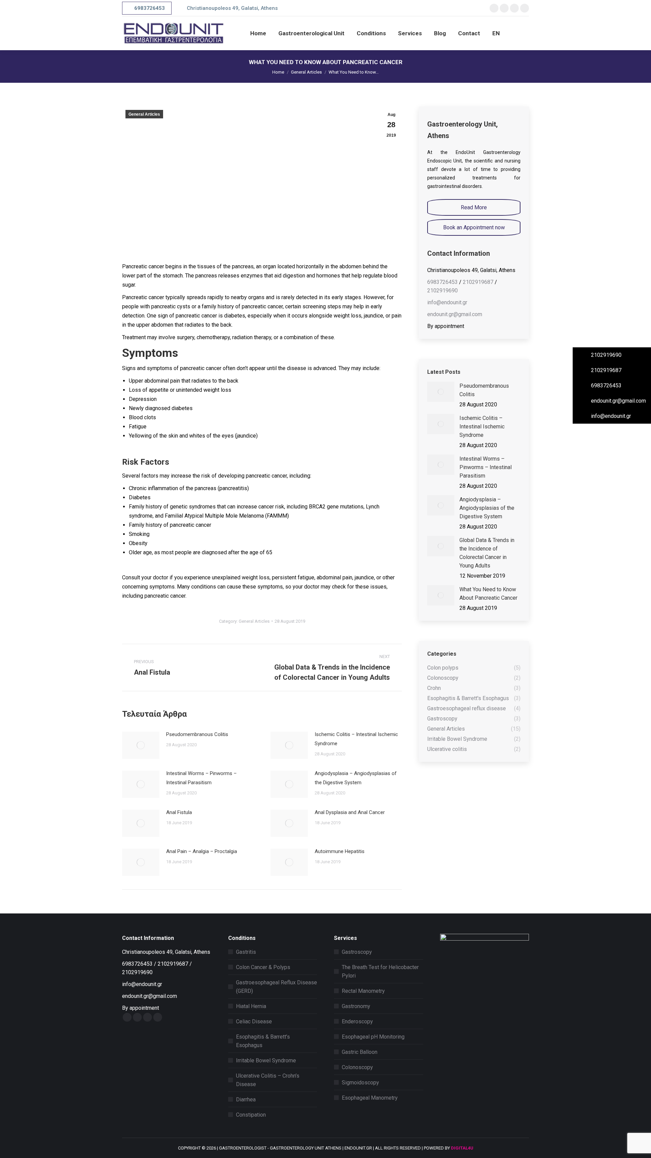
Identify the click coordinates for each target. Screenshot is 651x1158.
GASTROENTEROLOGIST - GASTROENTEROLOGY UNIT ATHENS (280, 1148)
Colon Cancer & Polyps (263, 967)
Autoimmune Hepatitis (339, 851)
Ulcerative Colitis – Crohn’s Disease (267, 1080)
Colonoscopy (357, 1067)
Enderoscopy (357, 1021)
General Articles (144, 114)
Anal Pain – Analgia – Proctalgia (201, 851)
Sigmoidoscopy (360, 1082)
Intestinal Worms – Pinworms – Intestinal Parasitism (201, 778)
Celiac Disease (254, 1021)
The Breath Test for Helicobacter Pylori (380, 971)
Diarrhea (246, 1099)
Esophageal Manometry (370, 1098)
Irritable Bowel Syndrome (266, 1060)
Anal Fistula (179, 812)
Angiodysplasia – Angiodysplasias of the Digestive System (356, 778)
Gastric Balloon (359, 1052)
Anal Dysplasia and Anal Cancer (350, 812)
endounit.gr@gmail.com (454, 314)
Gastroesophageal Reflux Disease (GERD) (276, 986)
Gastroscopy (357, 952)
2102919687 (478, 282)
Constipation (251, 1115)
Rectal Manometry (363, 991)
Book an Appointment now (474, 227)
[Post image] (140, 745)
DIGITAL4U (462, 1148)
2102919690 (442, 290)
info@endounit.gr (447, 302)
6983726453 (442, 282)
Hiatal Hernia (251, 1006)
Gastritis (246, 952)
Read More (474, 207)
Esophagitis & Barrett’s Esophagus (263, 1041)
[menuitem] (258, 33)
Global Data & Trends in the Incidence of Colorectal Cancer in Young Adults (486, 553)
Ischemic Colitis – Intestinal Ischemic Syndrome (356, 739)
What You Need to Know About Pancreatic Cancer (488, 593)
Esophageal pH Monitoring (373, 1037)
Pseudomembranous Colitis (197, 734)
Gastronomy (356, 1006)
